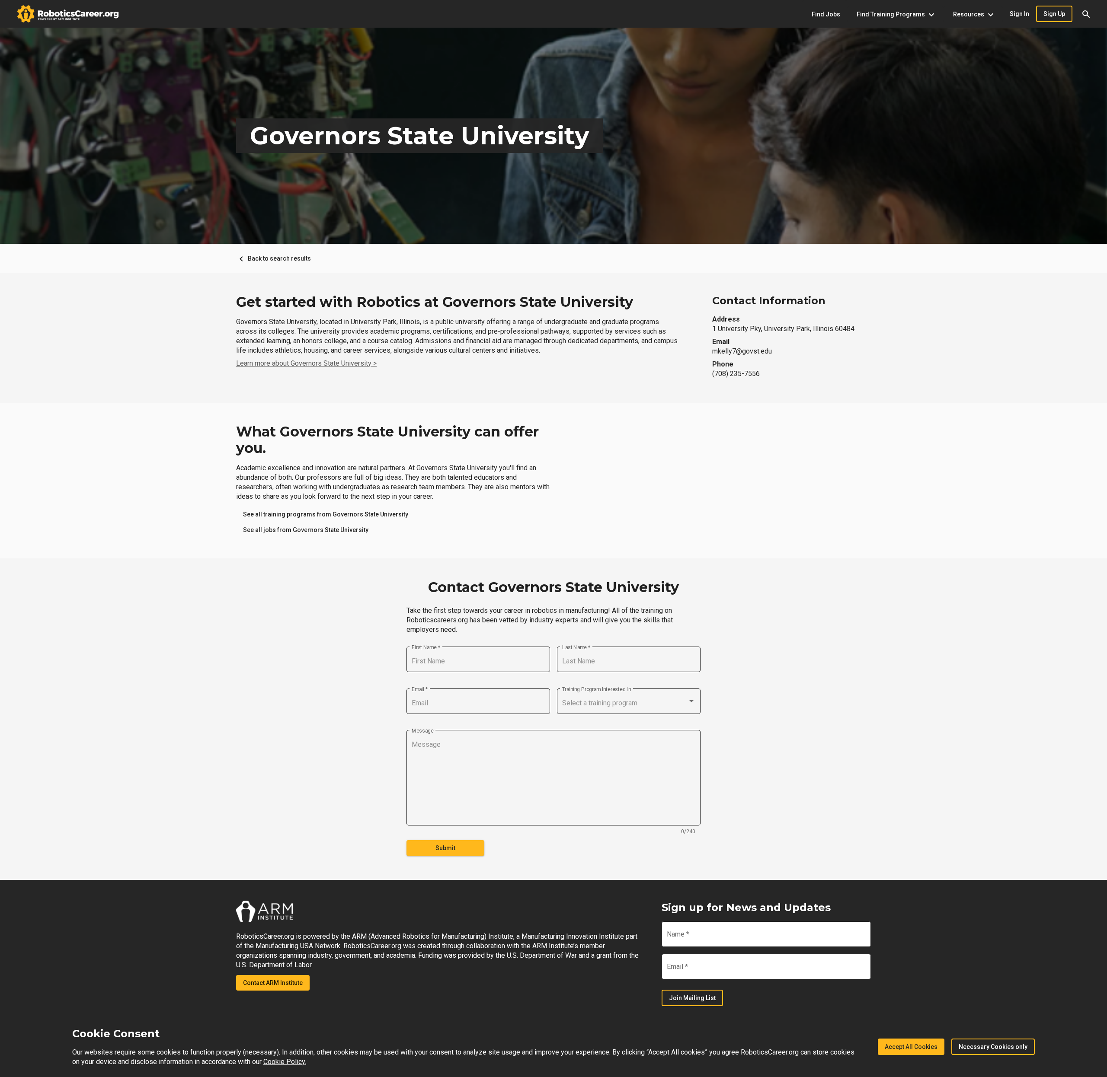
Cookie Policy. (284, 1062)
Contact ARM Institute (273, 982)
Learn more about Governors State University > (306, 363)
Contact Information (768, 300)
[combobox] (628, 703)
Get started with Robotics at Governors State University (434, 302)
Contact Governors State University (553, 587)
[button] (1086, 14)
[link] (325, 514)
